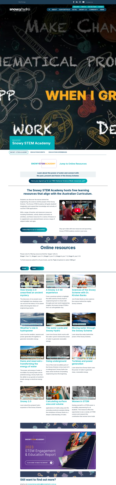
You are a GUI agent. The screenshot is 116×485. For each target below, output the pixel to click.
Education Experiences (58, 152)
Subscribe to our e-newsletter (33, 230)
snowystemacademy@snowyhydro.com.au (41, 484)
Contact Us (89, 2)
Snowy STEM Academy (18, 152)
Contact (100, 7)
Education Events (37, 152)
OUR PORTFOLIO (64, 9)
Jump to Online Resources (73, 163)
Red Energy (22, 2)
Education (76, 7)
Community (93, 9)
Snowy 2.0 (83, 9)
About (54, 9)
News (102, 9)
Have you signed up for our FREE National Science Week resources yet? (58, 181)
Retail (74, 9)
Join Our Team (92, 7)
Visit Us (83, 7)
